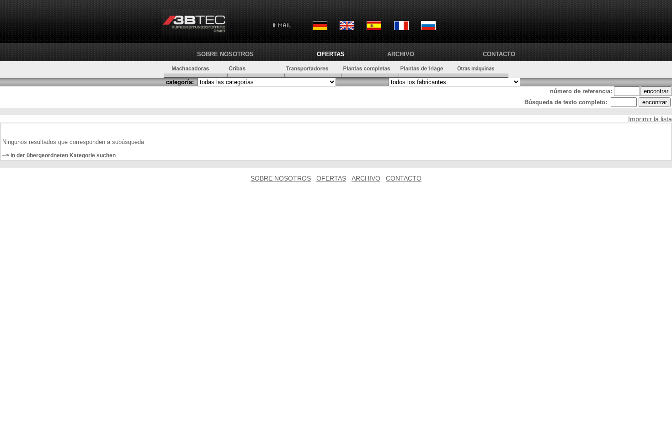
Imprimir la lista (650, 119)
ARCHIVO (400, 54)
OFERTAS (331, 54)
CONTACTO (499, 54)
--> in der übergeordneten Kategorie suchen (59, 155)
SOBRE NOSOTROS (225, 54)
